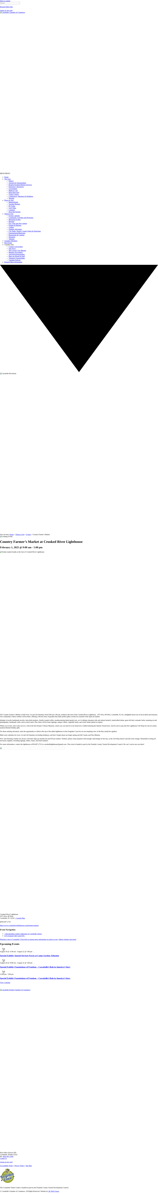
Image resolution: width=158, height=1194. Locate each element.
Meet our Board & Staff (17, 256)
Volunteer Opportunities (17, 258)
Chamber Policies (15, 260)
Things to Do (8, 214)
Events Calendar (14, 216)
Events (28, 534)
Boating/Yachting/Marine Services (20, 185)
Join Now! (12, 248)
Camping (12, 210)
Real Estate (8, 243)
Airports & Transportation (17, 183)
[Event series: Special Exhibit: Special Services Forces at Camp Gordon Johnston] (34, 951)
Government (13, 189)
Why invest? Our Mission (17, 250)
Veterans (11, 239)
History (11, 181)
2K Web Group (53, 1191)
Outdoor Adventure (15, 229)
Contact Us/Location (16, 247)
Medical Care (13, 191)
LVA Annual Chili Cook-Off (14, 936)
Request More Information (13, 262)
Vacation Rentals (14, 204)
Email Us (3, 1158)
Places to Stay (9, 200)
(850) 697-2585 (8, 1156)
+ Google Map (20, 918)
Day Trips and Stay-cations (18, 223)
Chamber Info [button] (9, 245)
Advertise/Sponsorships (17, 254)
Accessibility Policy (6, 1166)
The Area (7, 179)
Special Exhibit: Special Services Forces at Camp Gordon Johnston (29, 956)
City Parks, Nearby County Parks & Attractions (25, 231)
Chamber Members (10, 241)
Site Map (29, 1166)
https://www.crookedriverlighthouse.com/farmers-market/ (19, 925)
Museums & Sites (15, 219)
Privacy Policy (20, 1166)
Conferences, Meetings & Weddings (21, 196)
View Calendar (5, 982)
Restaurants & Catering (16, 235)
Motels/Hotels (13, 202)
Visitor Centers (14, 194)
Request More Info (6, 7)
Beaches (11, 221)
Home (6, 177)
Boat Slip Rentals (14, 212)
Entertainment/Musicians (17, 233)
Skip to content (5, 1)
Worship (11, 198)
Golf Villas (12, 208)
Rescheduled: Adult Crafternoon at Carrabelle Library (23, 934)
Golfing (11, 227)
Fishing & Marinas (15, 225)
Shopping (12, 237)
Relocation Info (14, 192)
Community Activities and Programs (21, 218)
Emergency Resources (16, 187)
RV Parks (12, 206)
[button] (5, 173)
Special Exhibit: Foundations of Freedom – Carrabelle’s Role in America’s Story (35, 967)
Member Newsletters (16, 252)
